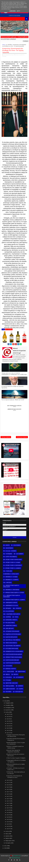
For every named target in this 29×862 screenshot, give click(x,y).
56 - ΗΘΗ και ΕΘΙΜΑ (8, 686)
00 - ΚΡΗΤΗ (6, 545)
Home (3, 44)
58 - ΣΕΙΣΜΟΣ (19, 686)
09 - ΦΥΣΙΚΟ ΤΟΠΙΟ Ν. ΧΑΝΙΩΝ (11, 562)
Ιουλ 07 (8, 814)
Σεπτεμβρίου (8, 707)
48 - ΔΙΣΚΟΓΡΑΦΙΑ (20, 671)
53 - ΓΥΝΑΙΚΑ (7, 680)
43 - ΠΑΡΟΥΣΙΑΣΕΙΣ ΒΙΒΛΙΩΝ (11, 660)
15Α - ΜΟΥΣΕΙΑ (7, 582)
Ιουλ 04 (8, 821)
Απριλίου (7, 836)
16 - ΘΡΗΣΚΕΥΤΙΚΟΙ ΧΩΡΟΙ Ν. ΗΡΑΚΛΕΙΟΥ (11, 586)
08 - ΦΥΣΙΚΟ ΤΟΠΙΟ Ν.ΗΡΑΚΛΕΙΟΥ (12, 559)
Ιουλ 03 (8, 824)
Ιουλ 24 (8, 730)
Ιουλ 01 (8, 828)
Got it (18, 11)
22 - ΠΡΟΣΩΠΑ (7, 608)
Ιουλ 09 (8, 810)
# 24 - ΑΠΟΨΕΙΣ (9, 329)
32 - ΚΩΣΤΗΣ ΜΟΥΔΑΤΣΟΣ (10, 637)
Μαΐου (7, 833)
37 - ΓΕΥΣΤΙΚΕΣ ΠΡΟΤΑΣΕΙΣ (10, 648)
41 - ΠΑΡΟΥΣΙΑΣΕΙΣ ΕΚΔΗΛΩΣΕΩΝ (12, 654)
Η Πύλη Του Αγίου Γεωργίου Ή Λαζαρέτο (15, 758)
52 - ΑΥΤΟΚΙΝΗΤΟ (18, 677)
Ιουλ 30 (8, 716)
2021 (5, 845)
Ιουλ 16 (8, 794)
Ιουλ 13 (8, 801)
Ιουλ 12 (8, 803)
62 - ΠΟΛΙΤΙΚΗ (7, 691)
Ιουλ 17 (8, 791)
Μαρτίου (7, 838)
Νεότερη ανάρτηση (5, 437)
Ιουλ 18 (8, 789)
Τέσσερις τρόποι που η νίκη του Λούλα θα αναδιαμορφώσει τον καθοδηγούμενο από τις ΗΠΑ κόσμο (14, 373)
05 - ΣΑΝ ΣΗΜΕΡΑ (18, 554)
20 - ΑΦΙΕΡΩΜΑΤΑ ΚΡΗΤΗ (10, 602)
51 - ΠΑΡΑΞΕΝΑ (7, 677)
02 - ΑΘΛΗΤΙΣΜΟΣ (8, 548)
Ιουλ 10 (8, 807)
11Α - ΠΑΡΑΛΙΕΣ (7, 571)
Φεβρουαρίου (8, 840)
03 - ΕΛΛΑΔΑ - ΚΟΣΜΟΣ (9, 551)
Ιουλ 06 (8, 817)
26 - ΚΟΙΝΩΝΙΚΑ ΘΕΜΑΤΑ (10, 620)
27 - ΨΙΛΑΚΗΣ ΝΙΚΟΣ (8, 622)
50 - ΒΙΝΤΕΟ (14, 674)
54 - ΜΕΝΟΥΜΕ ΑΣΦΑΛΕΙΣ (10, 683)
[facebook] (9, 860)
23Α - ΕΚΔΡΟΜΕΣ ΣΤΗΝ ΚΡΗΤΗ (11, 614)
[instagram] (14, 860)
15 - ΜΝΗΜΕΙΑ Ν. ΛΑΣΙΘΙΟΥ (10, 579)
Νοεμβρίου (8, 703)
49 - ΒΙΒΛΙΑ (6, 674)
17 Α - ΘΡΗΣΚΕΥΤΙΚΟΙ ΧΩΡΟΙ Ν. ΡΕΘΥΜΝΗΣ (11, 596)
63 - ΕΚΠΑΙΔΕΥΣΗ (18, 691)
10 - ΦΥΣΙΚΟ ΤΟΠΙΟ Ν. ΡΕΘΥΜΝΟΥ (12, 565)
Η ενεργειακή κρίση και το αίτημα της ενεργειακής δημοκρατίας (12, 387)
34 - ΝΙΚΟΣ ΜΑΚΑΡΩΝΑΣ (10, 643)
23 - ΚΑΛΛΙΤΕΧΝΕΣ (8, 611)
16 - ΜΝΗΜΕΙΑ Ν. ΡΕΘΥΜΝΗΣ (11, 589)
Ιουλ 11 (8, 805)
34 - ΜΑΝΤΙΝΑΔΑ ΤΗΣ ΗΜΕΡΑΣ (11, 640)
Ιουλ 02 (8, 826)
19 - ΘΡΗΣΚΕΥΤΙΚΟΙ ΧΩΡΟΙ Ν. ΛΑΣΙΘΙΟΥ (14, 599)
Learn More (12, 11)
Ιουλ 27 (8, 723)
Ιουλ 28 (8, 721)
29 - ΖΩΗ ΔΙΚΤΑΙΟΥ (8, 628)
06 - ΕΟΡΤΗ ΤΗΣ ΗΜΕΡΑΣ (10, 556)
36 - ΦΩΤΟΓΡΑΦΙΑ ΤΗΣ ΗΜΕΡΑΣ (11, 645)
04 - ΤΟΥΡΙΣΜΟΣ (7, 554)
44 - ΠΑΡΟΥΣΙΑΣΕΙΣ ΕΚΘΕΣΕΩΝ (11, 663)
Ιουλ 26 (8, 725)
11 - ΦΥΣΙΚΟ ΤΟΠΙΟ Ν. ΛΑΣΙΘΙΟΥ (12, 568)
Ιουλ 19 (8, 787)
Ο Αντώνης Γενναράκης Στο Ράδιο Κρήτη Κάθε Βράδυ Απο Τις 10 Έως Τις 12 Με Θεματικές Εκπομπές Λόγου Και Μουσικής (14, 497)
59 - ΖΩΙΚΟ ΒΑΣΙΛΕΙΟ (9, 688)
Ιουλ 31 (8, 714)
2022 (5, 701)
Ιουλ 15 (8, 796)
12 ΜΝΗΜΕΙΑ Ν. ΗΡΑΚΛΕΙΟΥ (11, 574)
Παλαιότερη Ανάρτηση (22, 437)
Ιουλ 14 (8, 798)
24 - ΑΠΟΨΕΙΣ (9, 44)
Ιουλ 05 (8, 819)
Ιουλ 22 (8, 780)
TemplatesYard (17, 855)
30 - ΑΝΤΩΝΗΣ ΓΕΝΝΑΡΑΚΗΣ (11, 631)
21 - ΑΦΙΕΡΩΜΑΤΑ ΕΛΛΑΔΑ (10, 605)
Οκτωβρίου (8, 705)
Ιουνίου (7, 831)
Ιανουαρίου (8, 843)
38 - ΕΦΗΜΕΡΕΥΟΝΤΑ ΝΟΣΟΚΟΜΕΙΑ (13, 651)
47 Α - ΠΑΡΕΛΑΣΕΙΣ (8, 671)
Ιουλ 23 (8, 732)
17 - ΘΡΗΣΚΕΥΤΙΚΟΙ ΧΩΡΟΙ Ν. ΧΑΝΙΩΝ (13, 592)
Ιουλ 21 (8, 782)
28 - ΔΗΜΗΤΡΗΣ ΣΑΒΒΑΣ (10, 625)
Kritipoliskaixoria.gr (15, 857)
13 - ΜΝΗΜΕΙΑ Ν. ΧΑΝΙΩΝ (10, 577)
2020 (5, 848)
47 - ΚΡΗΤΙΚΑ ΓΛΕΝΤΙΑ (9, 668)
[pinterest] (17, 860)
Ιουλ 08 (8, 812)
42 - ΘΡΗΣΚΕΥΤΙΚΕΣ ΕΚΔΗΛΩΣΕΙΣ (12, 657)
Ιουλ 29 (8, 718)
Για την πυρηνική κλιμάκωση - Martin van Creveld (13, 399)
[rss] (20, 860)
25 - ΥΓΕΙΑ (15, 617)
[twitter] (11, 860)
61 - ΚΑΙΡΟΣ (20, 688)
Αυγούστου (8, 710)
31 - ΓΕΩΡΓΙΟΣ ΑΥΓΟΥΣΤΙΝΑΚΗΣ (12, 634)
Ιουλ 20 (8, 784)
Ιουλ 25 (8, 728)
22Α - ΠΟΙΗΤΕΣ (17, 608)
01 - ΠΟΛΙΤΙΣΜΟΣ (15, 545)
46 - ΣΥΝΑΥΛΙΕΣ (7, 666)
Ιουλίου (7, 712)
